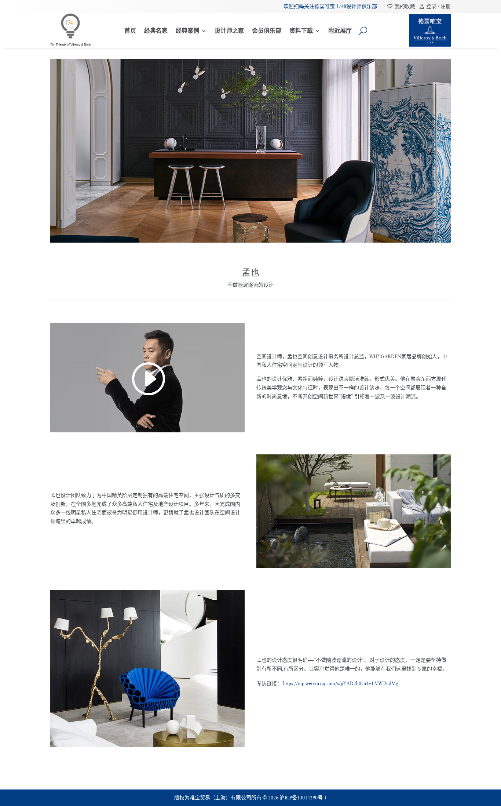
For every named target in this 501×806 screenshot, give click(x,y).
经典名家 (156, 31)
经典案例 (187, 31)
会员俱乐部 (266, 31)
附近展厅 (340, 31)
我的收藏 (404, 6)
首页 (130, 31)
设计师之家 (229, 31)
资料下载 (301, 31)
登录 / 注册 (437, 6)
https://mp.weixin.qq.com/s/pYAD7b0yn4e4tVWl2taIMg (340, 683)
